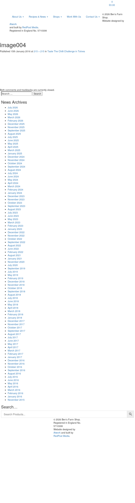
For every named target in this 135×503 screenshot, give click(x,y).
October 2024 (15, 163)
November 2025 (16, 127)
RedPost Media (30, 27)
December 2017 (16, 321)
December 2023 (16, 196)
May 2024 (13, 179)
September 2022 (16, 242)
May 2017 (13, 344)
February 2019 (15, 278)
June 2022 (13, 248)
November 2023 (16, 199)
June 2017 (13, 340)
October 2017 (15, 327)
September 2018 (16, 291)
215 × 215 (39, 51)
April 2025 (13, 146)
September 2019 (16, 268)
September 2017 (16, 330)
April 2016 (13, 386)
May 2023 (13, 219)
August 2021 (14, 255)
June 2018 (13, 301)
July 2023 (13, 212)
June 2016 (13, 380)
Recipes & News (37, 16)
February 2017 (15, 353)
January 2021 (15, 258)
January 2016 (15, 396)
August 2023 (14, 209)
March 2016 (14, 389)
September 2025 (16, 130)
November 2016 (16, 363)
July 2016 (13, 376)
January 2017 (15, 357)
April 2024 (13, 183)
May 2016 (13, 383)
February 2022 (15, 252)
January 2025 (15, 153)
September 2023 (16, 206)
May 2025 (13, 143)
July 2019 (13, 271)
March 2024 (14, 186)
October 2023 (15, 202)
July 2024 (13, 173)
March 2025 (14, 150)
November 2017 (16, 324)
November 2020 (16, 261)
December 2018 (16, 281)
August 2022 (14, 245)
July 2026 (13, 107)
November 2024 (16, 160)
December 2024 (16, 156)
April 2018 (13, 307)
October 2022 (15, 238)
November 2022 (16, 235)
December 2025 (16, 123)
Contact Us (92, 16)
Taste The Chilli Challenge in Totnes (66, 51)
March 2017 (14, 350)
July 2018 (13, 298)
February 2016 (15, 393)
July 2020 (13, 265)
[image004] (17, 70)
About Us (17, 16)
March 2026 (14, 117)
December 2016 (16, 360)
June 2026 (13, 110)
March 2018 (14, 311)
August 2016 (14, 373)
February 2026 (15, 120)
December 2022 (16, 232)
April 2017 (13, 347)
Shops (56, 16)
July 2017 (13, 337)
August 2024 (14, 169)
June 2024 (13, 176)
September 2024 (16, 166)
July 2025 (13, 137)
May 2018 (13, 304)
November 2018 (16, 284)
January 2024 (15, 192)
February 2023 (15, 225)
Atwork (13, 24)
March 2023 (14, 222)
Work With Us (74, 16)
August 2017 (14, 334)
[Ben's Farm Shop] (16, 4)
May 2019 (13, 275)
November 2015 (16, 399)
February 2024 (15, 189)
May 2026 (13, 114)
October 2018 (15, 288)
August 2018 (14, 294)
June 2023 (13, 215)
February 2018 (15, 314)
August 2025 (14, 133)
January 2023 (15, 229)
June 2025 (13, 140)
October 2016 (15, 367)
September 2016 (16, 370)
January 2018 (15, 317)
